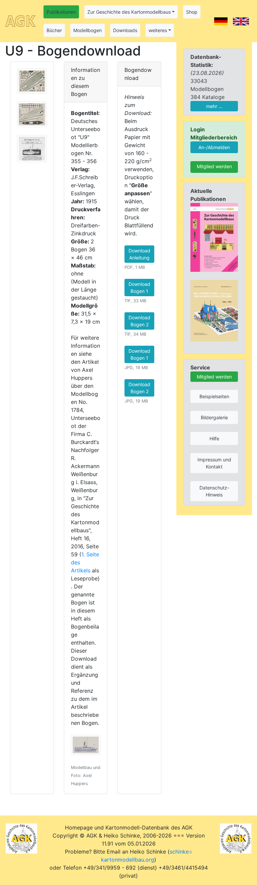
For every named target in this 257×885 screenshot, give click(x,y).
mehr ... (214, 106)
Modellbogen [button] (87, 30)
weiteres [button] (158, 30)
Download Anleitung (139, 254)
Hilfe (214, 438)
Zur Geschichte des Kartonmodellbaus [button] (129, 12)
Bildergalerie (214, 417)
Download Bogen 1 (139, 287)
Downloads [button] (125, 30)
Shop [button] (191, 12)
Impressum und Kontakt (214, 463)
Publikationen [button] (61, 12)
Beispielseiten (214, 396)
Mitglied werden (214, 166)
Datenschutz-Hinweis (214, 491)
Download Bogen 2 (139, 321)
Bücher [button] (54, 30)
